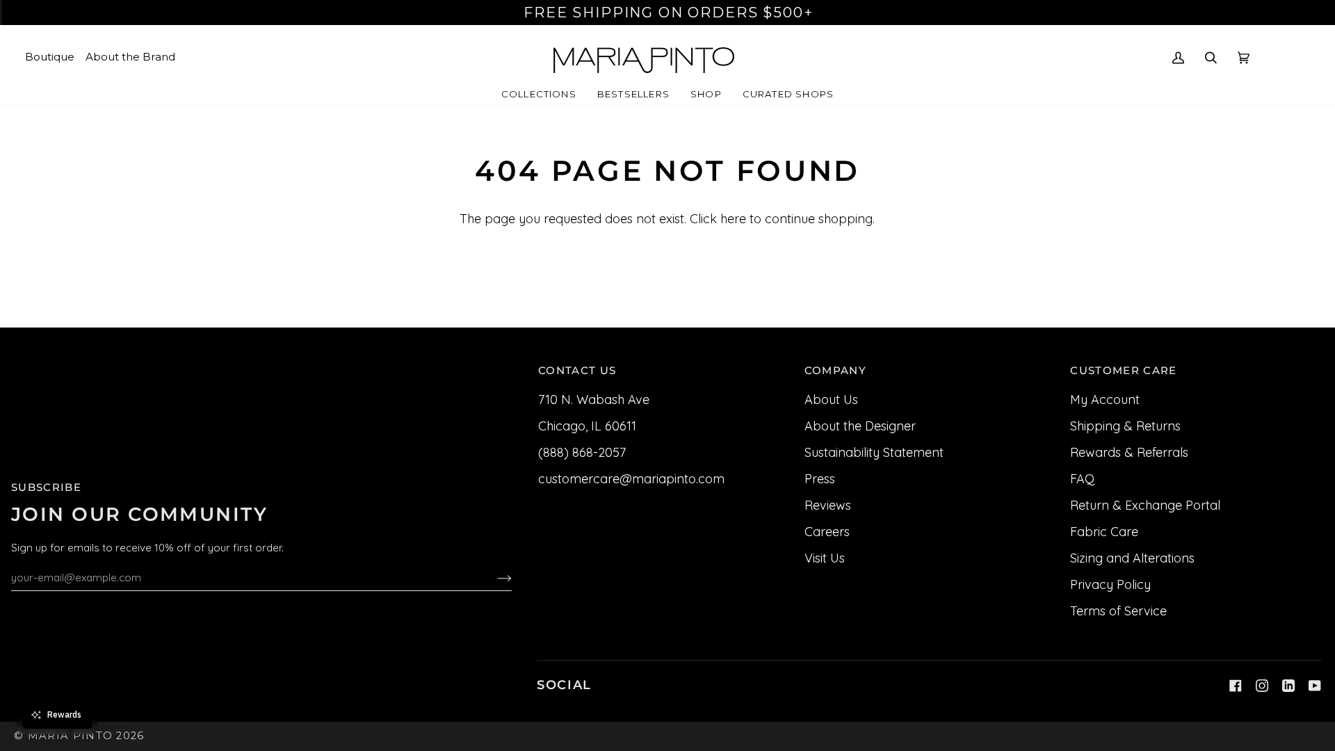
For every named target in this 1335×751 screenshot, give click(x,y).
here (733, 219)
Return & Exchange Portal (1145, 505)
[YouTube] (1315, 685)
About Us (831, 399)
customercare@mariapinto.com (631, 479)
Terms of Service (1118, 611)
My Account (1105, 399)
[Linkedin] (1288, 685)
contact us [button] (577, 370)
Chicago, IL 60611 (587, 426)
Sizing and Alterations (1132, 558)
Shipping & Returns (1125, 426)
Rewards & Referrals (1129, 452)
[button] (539, 94)
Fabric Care (1104, 532)
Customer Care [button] (1123, 370)
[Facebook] (1235, 685)
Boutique (49, 56)
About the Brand (130, 56)
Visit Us (824, 558)
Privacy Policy (1110, 584)
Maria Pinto (70, 735)
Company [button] (835, 370)
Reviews (827, 505)
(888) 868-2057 (582, 452)
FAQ (1082, 479)
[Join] (493, 577)
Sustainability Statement (874, 452)
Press (819, 479)
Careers (827, 532)
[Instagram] (1262, 685)
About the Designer (860, 426)
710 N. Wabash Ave (593, 399)
